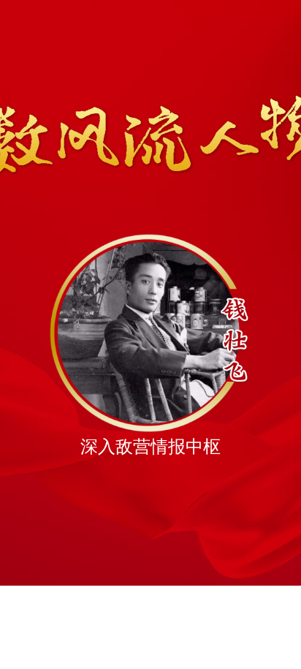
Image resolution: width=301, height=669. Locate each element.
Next (271, 406)
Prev (30, 406)
